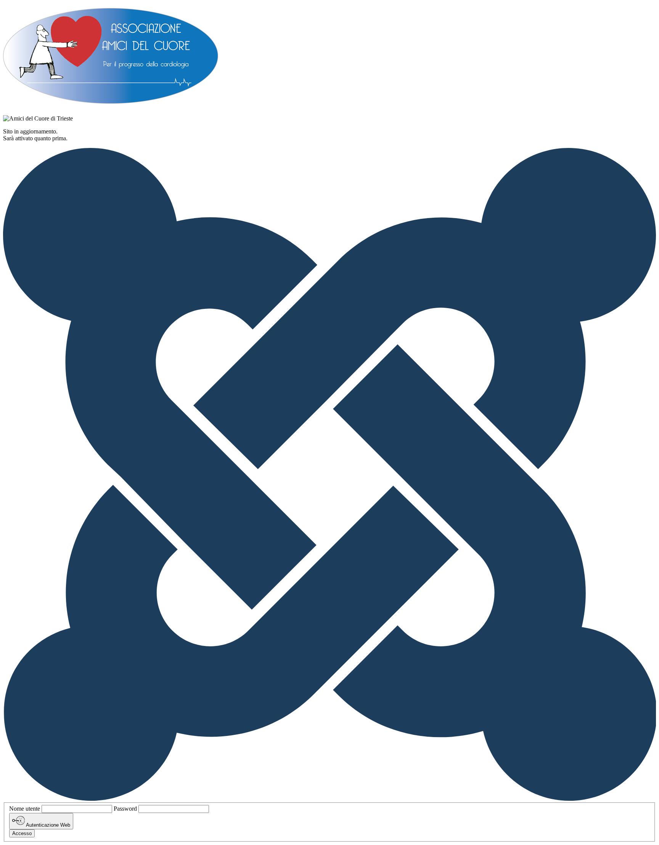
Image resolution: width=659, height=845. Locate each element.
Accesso (22, 833)
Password (125, 808)
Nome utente (24, 808)
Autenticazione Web (47, 825)
